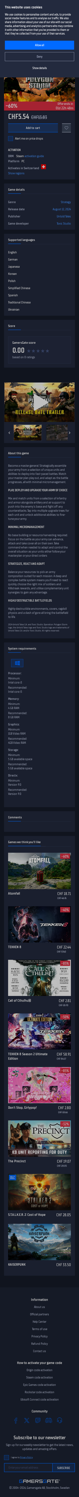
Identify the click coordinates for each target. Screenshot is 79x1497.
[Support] (59, 1420)
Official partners (39, 1314)
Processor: (15, 673)
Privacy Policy (39, 1336)
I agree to (22, 1457)
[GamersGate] (39, 1484)
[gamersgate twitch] (37, 1420)
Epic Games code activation (39, 1385)
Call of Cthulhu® (19, 1000)
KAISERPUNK (17, 1264)
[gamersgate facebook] (15, 1420)
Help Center (39, 1322)
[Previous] (9, 433)
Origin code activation (39, 1370)
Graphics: (14, 724)
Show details (39, 68)
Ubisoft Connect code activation (39, 1399)
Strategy (66, 202)
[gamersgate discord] (48, 1420)
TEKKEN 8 (14, 947)
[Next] (70, 433)
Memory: (13, 699)
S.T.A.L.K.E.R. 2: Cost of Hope (27, 1214)
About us (39, 1307)
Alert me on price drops (29, 138)
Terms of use (39, 1329)
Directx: (13, 775)
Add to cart (33, 128)
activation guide (34, 156)
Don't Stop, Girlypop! (22, 1107)
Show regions (16, 173)
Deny (40, 57)
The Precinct (17, 1161)
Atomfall (14, 893)
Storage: (13, 750)
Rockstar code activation (39, 1392)
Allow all (39, 45)
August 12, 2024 (62, 209)
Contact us (39, 1351)
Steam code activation (39, 1377)
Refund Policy (39, 1344)
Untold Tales (64, 216)
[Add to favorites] (66, 127)
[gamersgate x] (26, 1420)
